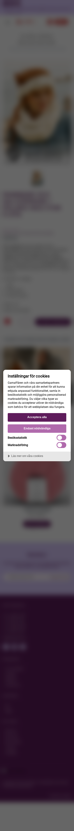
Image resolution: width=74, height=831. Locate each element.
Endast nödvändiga (37, 428)
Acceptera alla (37, 417)
